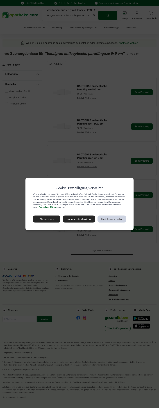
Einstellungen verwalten (112, 219)
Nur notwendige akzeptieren (75, 219)
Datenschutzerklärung (95, 207)
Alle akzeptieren (43, 219)
